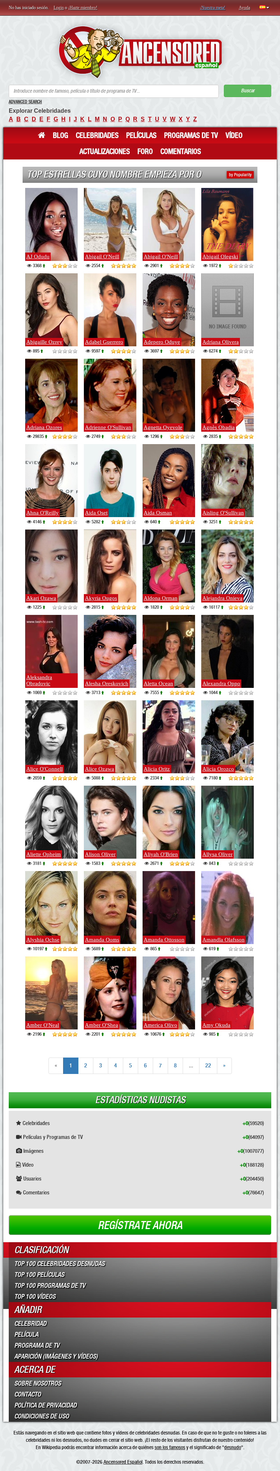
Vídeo (234, 135)
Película (26, 1335)
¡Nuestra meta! (212, 7)
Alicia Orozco (218, 769)
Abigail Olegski (220, 256)
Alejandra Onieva (222, 598)
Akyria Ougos (101, 598)
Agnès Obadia (218, 427)
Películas (141, 135)
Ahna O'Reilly (42, 513)
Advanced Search (25, 101)
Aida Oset (96, 513)
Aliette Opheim (43, 854)
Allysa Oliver (217, 854)
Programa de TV (36, 1345)
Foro (145, 151)
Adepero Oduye (162, 342)
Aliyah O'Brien (161, 854)
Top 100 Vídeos (34, 1297)
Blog (60, 135)
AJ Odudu (38, 256)
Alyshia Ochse (42, 940)
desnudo (232, 1447)
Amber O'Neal (42, 1025)
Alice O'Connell (44, 769)
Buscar (247, 91)
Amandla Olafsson (223, 940)
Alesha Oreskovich (106, 683)
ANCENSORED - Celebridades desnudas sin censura (140, 52)
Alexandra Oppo (221, 683)
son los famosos (170, 1447)
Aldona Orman (161, 598)
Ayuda (244, 7)
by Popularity (240, 174)
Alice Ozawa (99, 769)
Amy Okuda (216, 1025)
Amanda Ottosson (164, 940)
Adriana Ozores (44, 427)
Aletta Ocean (158, 683)
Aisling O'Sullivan (223, 513)
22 (208, 1065)
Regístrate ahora (140, 1225)
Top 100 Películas (39, 1275)
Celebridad (30, 1324)
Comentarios (180, 151)
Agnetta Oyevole (163, 427)
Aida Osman (158, 513)
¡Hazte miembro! (82, 7)
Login (59, 7)
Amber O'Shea (101, 1025)
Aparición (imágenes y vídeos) (56, 1356)
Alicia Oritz (157, 769)
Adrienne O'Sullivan (108, 427)
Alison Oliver (100, 854)
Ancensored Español (123, 1462)
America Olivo (160, 1025)
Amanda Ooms (102, 940)
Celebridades (97, 135)
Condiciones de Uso (41, 1416)
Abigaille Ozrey (44, 342)
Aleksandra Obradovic (39, 680)
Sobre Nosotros (37, 1383)
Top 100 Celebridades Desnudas (59, 1264)
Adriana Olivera (220, 342)
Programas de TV (191, 135)
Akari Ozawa (41, 598)
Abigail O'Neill (102, 256)
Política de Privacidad (45, 1405)
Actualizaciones (104, 151)
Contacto (27, 1394)
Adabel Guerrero (104, 342)
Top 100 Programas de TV (49, 1286)
